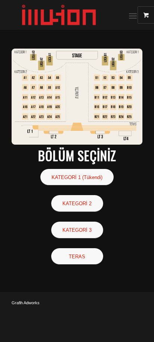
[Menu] (133, 15)
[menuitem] (135, 15)
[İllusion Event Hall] (64, 15)
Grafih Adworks (26, 303)
